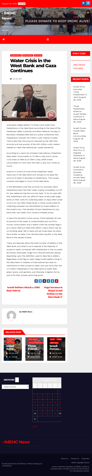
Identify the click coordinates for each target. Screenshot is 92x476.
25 (40, 413)
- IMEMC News (16, 441)
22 (60, 408)
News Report (27, 55)
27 (50, 413)
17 (35, 408)
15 (60, 402)
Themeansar (6, 466)
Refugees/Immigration (37, 342)
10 (35, 402)
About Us (64, 458)
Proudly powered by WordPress (14, 464)
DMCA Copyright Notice (80, 462)
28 (55, 413)
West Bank (10, 342)
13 (50, 402)
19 (45, 408)
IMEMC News (27, 312)
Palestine (38, 55)
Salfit (52, 339)
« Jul (34, 426)
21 (55, 408)
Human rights (16, 55)
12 (45, 402)
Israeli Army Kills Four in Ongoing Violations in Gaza (79, 152)
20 (50, 408)
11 (40, 402)
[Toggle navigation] (47, 39)
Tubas (59, 339)
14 (55, 402)
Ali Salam (12, 357)
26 (45, 413)
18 (40, 408)
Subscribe (85, 458)
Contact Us (75, 458)
